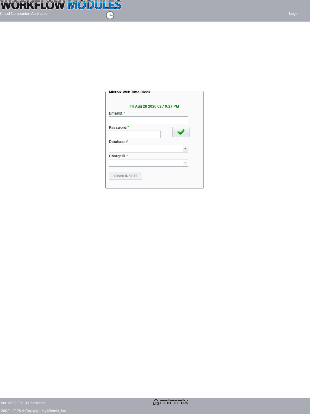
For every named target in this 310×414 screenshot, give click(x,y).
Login (296, 13)
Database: (118, 141)
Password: (118, 127)
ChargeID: (118, 156)
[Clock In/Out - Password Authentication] (113, 16)
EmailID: (116, 113)
